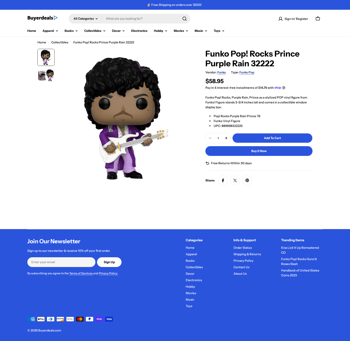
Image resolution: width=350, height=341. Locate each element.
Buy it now (259, 151)
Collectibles (59, 42)
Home (41, 42)
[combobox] (129, 19)
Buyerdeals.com (49, 330)
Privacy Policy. (108, 273)
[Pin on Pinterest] (247, 180)
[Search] (184, 18)
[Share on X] (235, 180)
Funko (221, 72)
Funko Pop (246, 72)
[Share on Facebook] (223, 180)
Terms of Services (81, 273)
